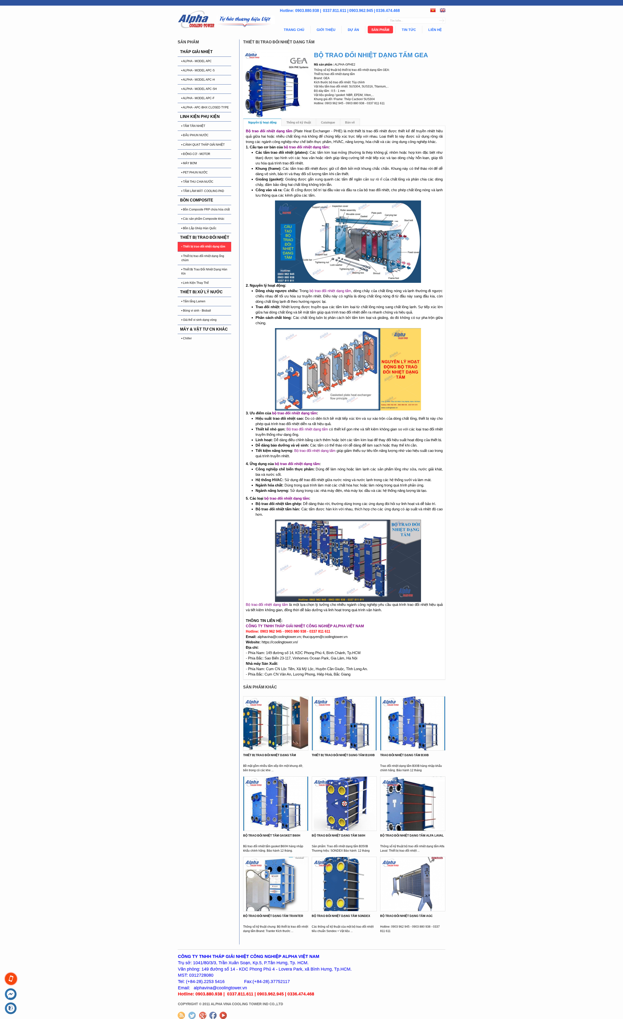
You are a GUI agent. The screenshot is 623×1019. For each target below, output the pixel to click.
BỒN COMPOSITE (196, 200)
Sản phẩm (380, 30)
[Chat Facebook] (11, 994)
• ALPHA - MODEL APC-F (197, 98)
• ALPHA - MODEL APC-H (198, 79)
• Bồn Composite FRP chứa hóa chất (205, 209)
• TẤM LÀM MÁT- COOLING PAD (202, 191)
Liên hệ (435, 30)
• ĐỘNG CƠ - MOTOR (195, 154)
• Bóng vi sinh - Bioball (196, 310)
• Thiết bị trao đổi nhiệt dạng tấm (203, 246)
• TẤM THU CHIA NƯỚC (197, 181)
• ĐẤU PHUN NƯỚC (195, 135)
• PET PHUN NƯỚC (194, 172)
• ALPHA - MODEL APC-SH (199, 89)
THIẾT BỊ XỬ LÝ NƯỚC (201, 292)
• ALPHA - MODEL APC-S (198, 70)
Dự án (353, 30)
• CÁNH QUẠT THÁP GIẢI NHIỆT (203, 144)
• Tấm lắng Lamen (193, 301)
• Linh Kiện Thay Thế (195, 283)
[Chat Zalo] (11, 1008)
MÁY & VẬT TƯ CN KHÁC (204, 329)
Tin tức (409, 30)
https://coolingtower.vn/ (280, 642)
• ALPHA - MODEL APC (196, 61)
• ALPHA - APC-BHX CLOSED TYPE (205, 107)
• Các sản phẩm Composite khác (202, 218)
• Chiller (186, 338)
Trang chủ (294, 30)
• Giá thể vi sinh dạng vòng (199, 320)
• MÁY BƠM (189, 163)
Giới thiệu (326, 30)
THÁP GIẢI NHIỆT (196, 52)
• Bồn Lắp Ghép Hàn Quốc (198, 228)
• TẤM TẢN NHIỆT (193, 126)
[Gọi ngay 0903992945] (11, 979)
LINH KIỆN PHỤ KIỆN (200, 116)
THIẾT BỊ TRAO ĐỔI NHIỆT (204, 237)
